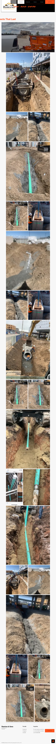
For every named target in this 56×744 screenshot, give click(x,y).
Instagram (24, 730)
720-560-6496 (24, 6)
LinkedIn (24, 732)
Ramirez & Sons (7, 727)
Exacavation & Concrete (4, 729)
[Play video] (28, 37)
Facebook (25, 729)
